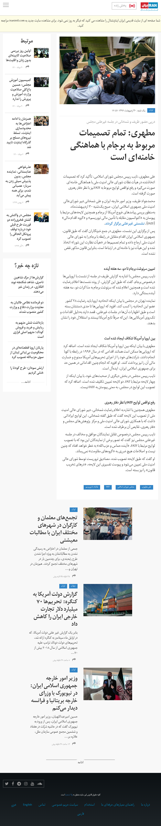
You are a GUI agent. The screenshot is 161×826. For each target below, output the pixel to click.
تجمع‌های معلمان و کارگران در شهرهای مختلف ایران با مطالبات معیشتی (54, 530)
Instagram (26, 783)
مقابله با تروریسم (92, 487)
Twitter (6, 783)
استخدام (89, 805)
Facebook (13, 783)
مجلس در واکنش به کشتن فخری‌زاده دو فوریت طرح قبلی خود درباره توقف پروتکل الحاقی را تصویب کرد (18, 227)
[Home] (147, 7)
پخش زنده (120, 5)
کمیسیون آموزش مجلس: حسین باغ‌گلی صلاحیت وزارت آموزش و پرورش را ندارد (20, 90)
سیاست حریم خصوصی (65, 805)
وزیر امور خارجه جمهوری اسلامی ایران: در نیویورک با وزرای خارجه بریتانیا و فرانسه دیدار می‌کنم (54, 694)
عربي (13, 805)
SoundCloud (40, 783)
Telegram (19, 783)
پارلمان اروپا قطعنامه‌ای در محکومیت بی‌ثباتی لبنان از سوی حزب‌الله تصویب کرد (27, 353)
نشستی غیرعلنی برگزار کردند (125, 224)
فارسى (80, 814)
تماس (41, 805)
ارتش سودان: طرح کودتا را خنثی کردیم (27, 371)
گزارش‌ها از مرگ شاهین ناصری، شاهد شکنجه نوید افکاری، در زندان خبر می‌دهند (27, 285)
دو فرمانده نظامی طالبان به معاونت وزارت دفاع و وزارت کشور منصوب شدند (27, 307)
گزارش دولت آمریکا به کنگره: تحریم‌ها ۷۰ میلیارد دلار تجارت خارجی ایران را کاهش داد (55, 610)
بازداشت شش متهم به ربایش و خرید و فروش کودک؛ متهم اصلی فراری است (28, 330)
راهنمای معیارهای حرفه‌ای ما (117, 805)
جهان (73, 586)
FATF (108, 487)
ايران (151, 110)
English (27, 805)
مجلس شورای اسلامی (126, 487)
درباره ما (145, 805)
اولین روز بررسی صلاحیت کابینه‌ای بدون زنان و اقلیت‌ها (18, 56)
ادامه (80, 763)
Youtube (32, 783)
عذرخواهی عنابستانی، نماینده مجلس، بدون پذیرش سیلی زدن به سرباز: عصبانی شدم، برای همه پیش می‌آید (18, 181)
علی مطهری (146, 487)
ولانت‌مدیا (69, 795)
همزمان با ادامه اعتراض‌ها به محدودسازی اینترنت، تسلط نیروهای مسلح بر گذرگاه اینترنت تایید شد (18, 133)
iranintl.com (17, 21)
